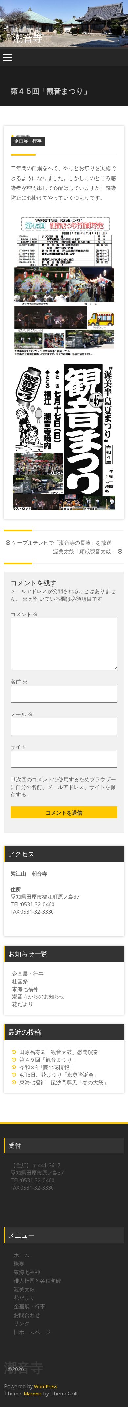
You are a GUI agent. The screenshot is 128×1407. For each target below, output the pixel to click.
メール (22, 714)
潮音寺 (28, 38)
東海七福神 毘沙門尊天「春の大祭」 (64, 1082)
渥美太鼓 (24, 1289)
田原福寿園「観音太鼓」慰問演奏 (58, 1052)
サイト (18, 746)
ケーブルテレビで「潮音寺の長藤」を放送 (62, 542)
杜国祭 (20, 981)
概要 (19, 1263)
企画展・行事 (28, 141)
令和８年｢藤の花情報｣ (45, 1067)
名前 (19, 681)
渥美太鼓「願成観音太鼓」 (84, 551)
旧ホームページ (32, 1332)
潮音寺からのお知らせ (38, 996)
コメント (24, 614)
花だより (22, 1004)
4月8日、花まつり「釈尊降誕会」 (59, 1074)
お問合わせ (27, 1315)
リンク (22, 1323)
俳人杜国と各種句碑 (37, 1280)
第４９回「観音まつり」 (48, 1059)
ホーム (22, 1255)
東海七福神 (25, 988)
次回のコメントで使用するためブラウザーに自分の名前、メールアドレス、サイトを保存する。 (63, 787)
